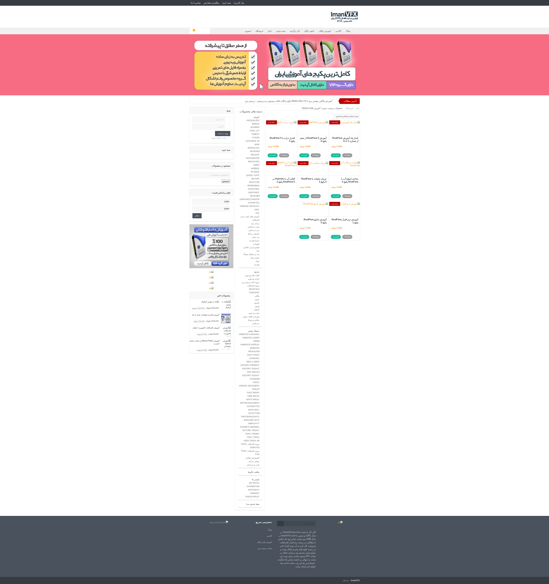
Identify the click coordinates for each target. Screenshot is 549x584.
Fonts (256, 382)
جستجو (225, 181)
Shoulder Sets (251, 420)
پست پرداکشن (253, 227)
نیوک (257, 261)
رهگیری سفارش (211, 3)
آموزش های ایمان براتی (249, 216)
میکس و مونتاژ (253, 320)
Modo (256, 165)
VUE (257, 213)
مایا (258, 251)
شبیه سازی (281, 31)
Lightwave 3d (252, 141)
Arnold (255, 124)
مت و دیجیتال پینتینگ (251, 254)
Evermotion (253, 486)
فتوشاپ (256, 244)
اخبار (270, 31)
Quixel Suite (252, 175)
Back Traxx (253, 355)
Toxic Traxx (253, 437)
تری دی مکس (253, 230)
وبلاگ (348, 31)
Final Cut (254, 131)
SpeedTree (253, 189)
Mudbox (255, 168)
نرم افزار (255, 323)
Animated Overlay (249, 345)
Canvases (254, 358)
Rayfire (255, 179)
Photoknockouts (250, 417)
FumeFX (255, 134)
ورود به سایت (222, 133)
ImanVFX (355, 580)
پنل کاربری (239, 3)
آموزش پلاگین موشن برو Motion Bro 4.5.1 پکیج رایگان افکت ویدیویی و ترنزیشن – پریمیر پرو (288, 101)
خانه (358, 108)
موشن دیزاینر (254, 461)
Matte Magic (252, 399)
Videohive (254, 292)
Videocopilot (252, 497)
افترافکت (255, 220)
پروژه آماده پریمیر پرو (250, 282)
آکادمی (338, 31)
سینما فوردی (254, 240)
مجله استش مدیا (252, 504)
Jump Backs (253, 396)
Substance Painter (249, 199)
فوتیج (257, 306)
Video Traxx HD (251, 441)
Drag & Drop (252, 362)
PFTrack (255, 172)
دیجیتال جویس (253, 331)
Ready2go (254, 289)
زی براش (255, 237)
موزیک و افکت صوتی (251, 317)
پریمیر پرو (255, 223)
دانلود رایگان (309, 31)
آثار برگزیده (295, 31)
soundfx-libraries (249, 427)
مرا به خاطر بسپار (219, 138)
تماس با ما (196, 3)
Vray (256, 210)
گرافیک (256, 310)
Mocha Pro (253, 162)
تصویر (257, 299)
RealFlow (254, 182)
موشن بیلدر (254, 258)
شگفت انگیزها (253, 472)
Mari (257, 144)
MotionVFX (253, 490)
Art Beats (254, 483)
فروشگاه (259, 31)
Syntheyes (253, 203)
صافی (197, 216)
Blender (255, 127)
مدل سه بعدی (253, 313)
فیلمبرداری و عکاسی (251, 247)
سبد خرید (226, 3)
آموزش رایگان (325, 31)
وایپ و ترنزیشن (253, 465)
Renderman (253, 186)
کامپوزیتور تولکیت (252, 458)
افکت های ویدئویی (252, 275)
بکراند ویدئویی (253, 279)
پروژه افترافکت (253, 286)
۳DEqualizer (252, 120)
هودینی (256, 264)
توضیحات (347, 155)
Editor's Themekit (250, 365)
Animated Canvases (249, 334)
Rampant (254, 493)
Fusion (255, 138)
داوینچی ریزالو (253, 234)
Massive (255, 155)
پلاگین (257, 296)
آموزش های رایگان (264, 542)
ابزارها (256, 272)
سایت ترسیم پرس (264, 548)
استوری (248, 31)
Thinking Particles (249, 206)
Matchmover (252, 158)
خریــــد (336, 155)
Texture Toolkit (250, 430)
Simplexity (253, 423)
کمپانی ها (255, 479)
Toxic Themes (252, 434)
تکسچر (256, 303)
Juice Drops (253, 393)
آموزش (256, 117)
